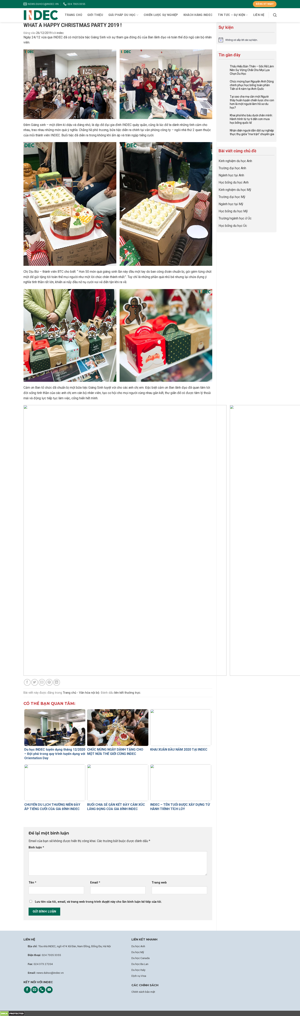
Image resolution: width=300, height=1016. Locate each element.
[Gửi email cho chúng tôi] (34, 989)
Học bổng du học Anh (234, 182)
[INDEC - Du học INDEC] (40, 15)
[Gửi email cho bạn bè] (42, 682)
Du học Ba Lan (139, 964)
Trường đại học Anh (232, 168)
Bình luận (36, 847)
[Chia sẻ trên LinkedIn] (56, 682)
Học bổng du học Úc (233, 226)
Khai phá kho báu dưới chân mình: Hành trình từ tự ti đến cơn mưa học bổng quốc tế (251, 119)
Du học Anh (138, 946)
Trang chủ (73, 15)
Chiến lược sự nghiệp (161, 15)
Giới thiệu (95, 15)
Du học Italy (138, 969)
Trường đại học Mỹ (232, 197)
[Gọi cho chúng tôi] (42, 989)
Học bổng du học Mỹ (233, 211)
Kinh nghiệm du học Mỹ (235, 190)
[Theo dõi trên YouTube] (49, 989)
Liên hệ (258, 15)
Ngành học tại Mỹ (231, 204)
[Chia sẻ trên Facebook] (27, 682)
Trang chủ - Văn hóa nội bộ (81, 692)
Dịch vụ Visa (138, 975)
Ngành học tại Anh (231, 175)
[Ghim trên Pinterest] (49, 682)
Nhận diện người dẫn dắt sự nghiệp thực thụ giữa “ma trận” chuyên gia (252, 132)
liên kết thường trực (127, 692)
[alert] (246, 39)
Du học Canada (140, 958)
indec (60, 32)
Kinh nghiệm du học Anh (235, 161)
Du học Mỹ (137, 952)
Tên (32, 882)
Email (95, 882)
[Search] (275, 15)
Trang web (159, 882)
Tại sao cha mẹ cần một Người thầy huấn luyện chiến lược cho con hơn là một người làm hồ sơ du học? (252, 102)
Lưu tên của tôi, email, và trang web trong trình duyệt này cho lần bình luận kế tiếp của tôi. (98, 902)
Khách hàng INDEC (198, 15)
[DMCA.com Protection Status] (12, 1013)
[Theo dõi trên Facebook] (27, 989)
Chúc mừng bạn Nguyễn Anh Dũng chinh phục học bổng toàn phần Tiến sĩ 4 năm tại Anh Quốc (252, 85)
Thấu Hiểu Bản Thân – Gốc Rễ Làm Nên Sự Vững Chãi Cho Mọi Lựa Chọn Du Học (252, 70)
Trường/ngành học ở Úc (235, 218)
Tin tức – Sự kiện (231, 15)
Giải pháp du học (122, 15)
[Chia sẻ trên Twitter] (34, 682)
